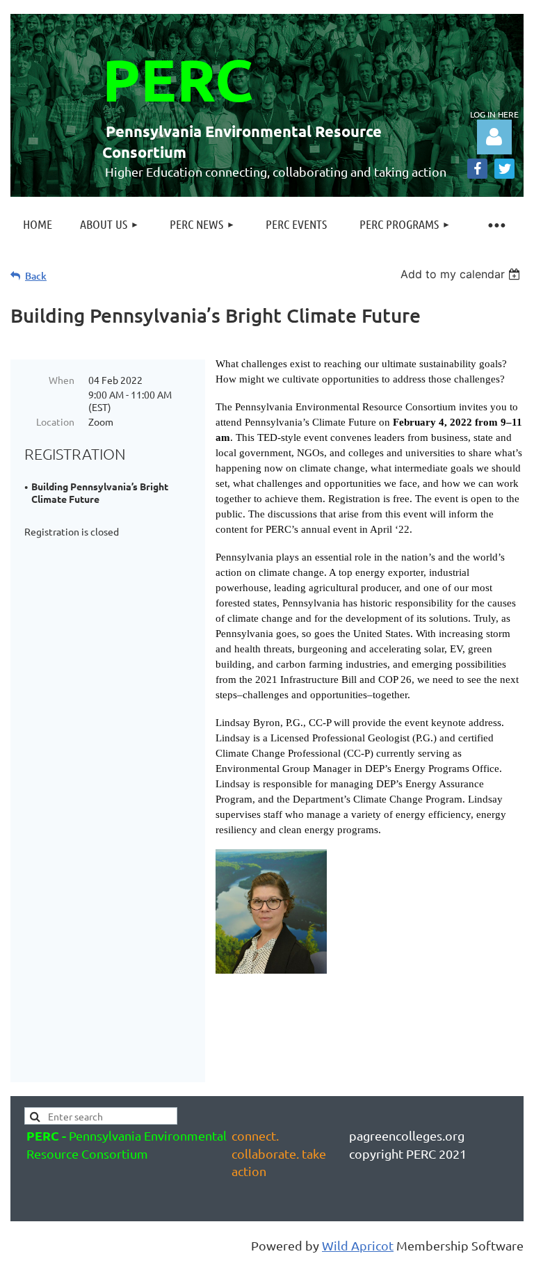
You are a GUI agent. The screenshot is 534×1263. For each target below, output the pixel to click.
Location (55, 421)
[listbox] (462, 274)
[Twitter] (504, 169)
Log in (494, 137)
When (61, 379)
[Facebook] (477, 169)
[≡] (496, 224)
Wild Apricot (358, 1245)
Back (36, 275)
